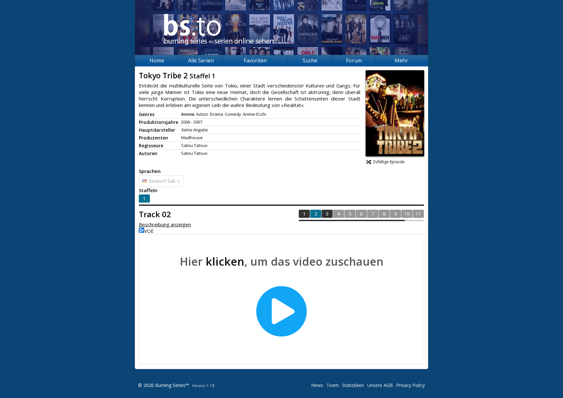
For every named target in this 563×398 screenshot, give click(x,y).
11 (418, 213)
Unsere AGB (380, 385)
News (317, 385)
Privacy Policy (410, 385)
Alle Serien (201, 60)
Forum (354, 60)
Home (157, 60)
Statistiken (353, 385)
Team (332, 385)
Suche (310, 60)
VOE (149, 231)
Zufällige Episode (389, 162)
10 (407, 213)
